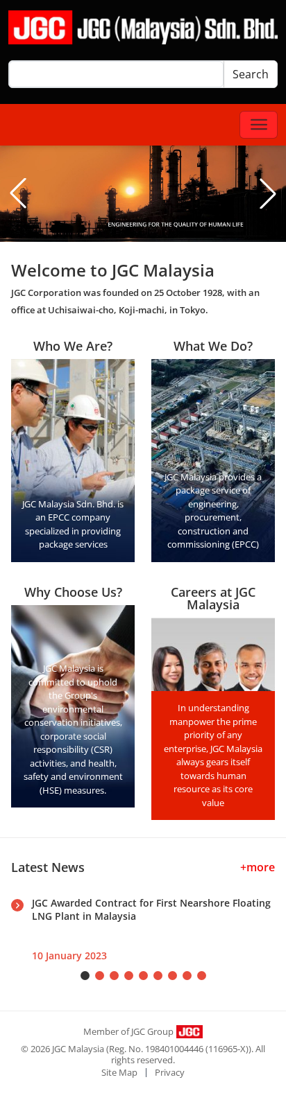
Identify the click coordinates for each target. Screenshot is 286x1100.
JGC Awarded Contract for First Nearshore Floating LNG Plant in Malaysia (151, 909)
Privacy (170, 1072)
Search (251, 74)
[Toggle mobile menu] (258, 125)
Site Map (119, 1072)
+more (257, 867)
